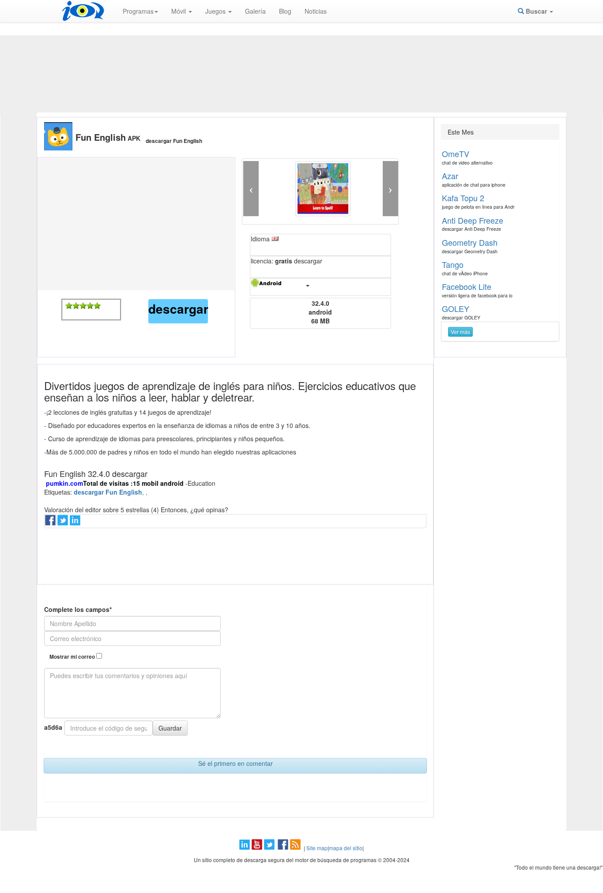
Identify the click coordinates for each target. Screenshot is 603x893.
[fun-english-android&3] (83, 305)
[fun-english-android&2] (75, 305)
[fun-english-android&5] (97, 305)
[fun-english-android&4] (90, 305)
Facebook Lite (466, 286)
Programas (138, 11)
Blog (285, 11)
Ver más (460, 331)
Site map (317, 848)
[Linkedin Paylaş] (76, 522)
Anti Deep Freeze (472, 220)
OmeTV (455, 153)
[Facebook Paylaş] (51, 522)
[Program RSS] (296, 848)
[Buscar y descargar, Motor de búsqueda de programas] (83, 11)
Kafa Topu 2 (463, 197)
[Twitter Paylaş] (63, 522)
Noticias (316, 11)
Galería (255, 11)
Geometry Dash (469, 242)
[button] (251, 188)
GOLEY (455, 308)
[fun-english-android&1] (68, 305)
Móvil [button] (179, 11)
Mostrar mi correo (72, 656)
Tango (453, 264)
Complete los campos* (78, 609)
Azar (450, 175)
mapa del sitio (345, 848)
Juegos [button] (216, 11)
